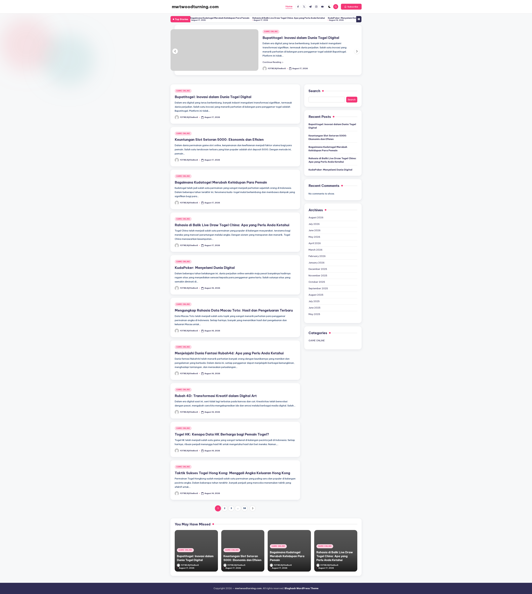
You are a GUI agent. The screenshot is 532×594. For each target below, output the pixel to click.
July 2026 (314, 224)
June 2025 (314, 307)
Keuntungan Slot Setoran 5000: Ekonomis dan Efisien (219, 139)
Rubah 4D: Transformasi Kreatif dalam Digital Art (216, 396)
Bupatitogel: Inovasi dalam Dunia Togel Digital (301, 38)
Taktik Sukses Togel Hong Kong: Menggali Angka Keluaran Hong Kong (232, 473)
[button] (351, 7)
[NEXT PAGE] (253, 508)
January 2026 (316, 262)
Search (314, 91)
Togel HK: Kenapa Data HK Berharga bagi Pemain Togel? (222, 434)
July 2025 (314, 301)
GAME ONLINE (271, 31)
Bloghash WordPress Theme (302, 588)
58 (244, 508)
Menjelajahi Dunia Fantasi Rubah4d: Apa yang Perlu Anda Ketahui (229, 353)
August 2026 (316, 217)
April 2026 (315, 243)
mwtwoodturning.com (195, 6)
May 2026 (314, 236)
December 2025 (318, 269)
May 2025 (314, 314)
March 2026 (315, 249)
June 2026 (314, 230)
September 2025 (318, 288)
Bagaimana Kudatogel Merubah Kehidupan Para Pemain (221, 182)
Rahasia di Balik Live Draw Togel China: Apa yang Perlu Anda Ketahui (255, 18)
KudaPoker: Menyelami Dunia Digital (314, 18)
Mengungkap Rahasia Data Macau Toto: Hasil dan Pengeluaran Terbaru (234, 310)
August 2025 (316, 294)
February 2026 (317, 256)
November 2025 (318, 275)
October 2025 (317, 281)
